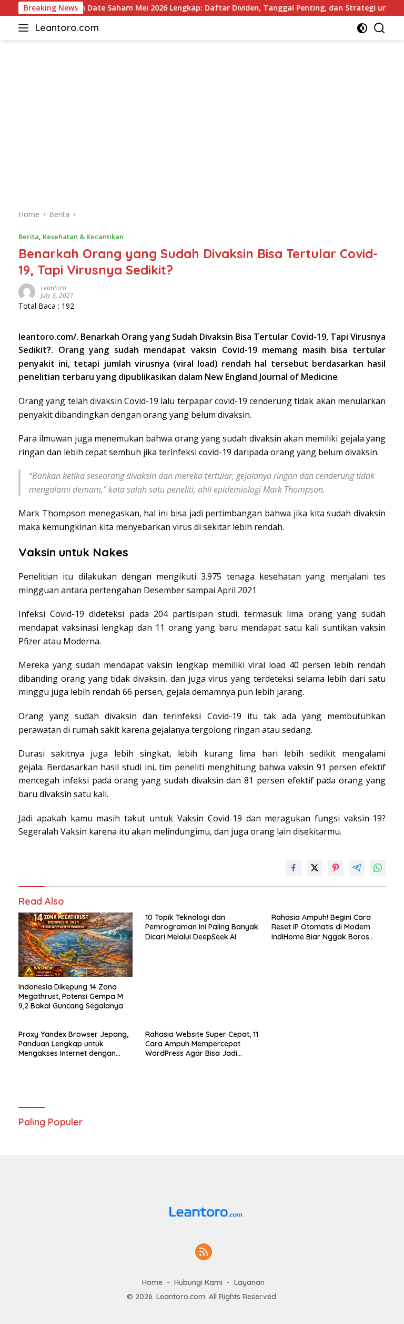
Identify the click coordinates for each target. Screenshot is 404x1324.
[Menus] (25, 28)
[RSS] (203, 1252)
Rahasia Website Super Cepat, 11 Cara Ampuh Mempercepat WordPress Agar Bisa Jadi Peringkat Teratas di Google (201, 1043)
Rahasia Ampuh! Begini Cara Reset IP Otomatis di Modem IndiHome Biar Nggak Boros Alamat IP (321, 927)
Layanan (249, 1282)
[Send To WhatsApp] (378, 868)
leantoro (53, 287)
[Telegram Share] (357, 868)
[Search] (379, 28)
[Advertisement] (202, 119)
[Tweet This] (314, 868)
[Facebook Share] (293, 868)
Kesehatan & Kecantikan (83, 236)
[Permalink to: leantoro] (26, 291)
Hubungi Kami (198, 1282)
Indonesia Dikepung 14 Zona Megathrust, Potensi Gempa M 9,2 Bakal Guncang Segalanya (70, 996)
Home (152, 1282)
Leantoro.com (67, 28)
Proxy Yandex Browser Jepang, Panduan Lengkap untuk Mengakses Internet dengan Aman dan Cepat (73, 1043)
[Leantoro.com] (202, 1210)
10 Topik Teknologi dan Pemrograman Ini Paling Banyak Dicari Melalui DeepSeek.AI (201, 927)
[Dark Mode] (362, 28)
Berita (28, 236)
